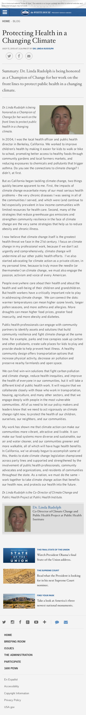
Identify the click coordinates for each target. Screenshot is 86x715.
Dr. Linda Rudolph (43, 48)
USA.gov (9, 707)
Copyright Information (16, 693)
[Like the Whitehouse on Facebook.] (20, 622)
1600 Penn (11, 668)
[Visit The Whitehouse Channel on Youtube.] (36, 622)
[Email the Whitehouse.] (66, 622)
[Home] (46, 14)
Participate (12, 661)
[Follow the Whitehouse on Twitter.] (4, 622)
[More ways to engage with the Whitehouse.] (44, 622)
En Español (11, 679)
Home (6, 21)
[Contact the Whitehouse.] (55, 622)
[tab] (5, 12)
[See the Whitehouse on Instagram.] (12, 622)
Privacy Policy (12, 700)
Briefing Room (14, 641)
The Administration (18, 654)
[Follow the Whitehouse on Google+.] (27, 622)
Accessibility (11, 686)
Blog (16, 21)
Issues (9, 648)
